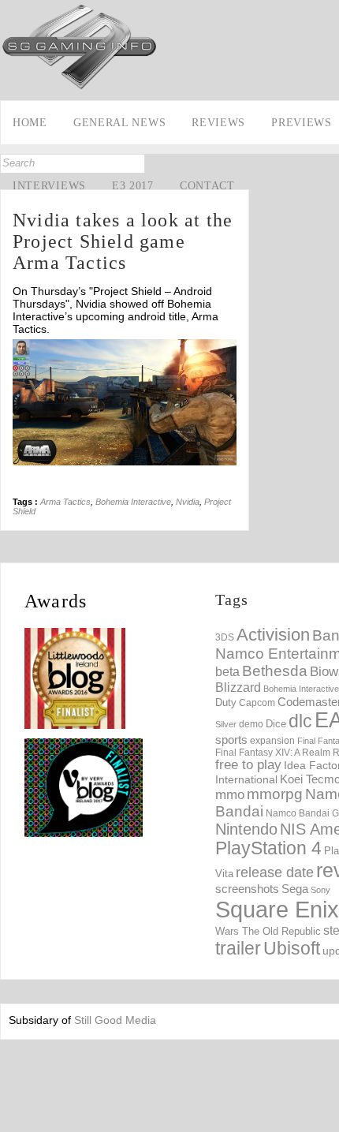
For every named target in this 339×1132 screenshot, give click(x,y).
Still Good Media (115, 1020)
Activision (273, 634)
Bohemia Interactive (133, 501)
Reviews (218, 123)
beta (227, 671)
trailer (238, 948)
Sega (294, 888)
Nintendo (246, 829)
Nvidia (187, 501)
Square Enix (277, 909)
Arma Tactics (65, 501)
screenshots (247, 888)
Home (30, 123)
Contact (207, 186)
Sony (320, 890)
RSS (14, 251)
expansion (272, 740)
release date (275, 872)
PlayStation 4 (268, 848)
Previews (301, 123)
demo (251, 724)
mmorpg (275, 794)
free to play (248, 764)
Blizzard (238, 687)
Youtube (14, 227)
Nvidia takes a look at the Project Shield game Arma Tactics (123, 241)
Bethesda (274, 671)
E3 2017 (133, 186)
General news (119, 123)
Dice (276, 724)
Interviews (49, 186)
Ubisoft (291, 948)
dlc (300, 721)
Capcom (257, 703)
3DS (224, 637)
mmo (229, 794)
